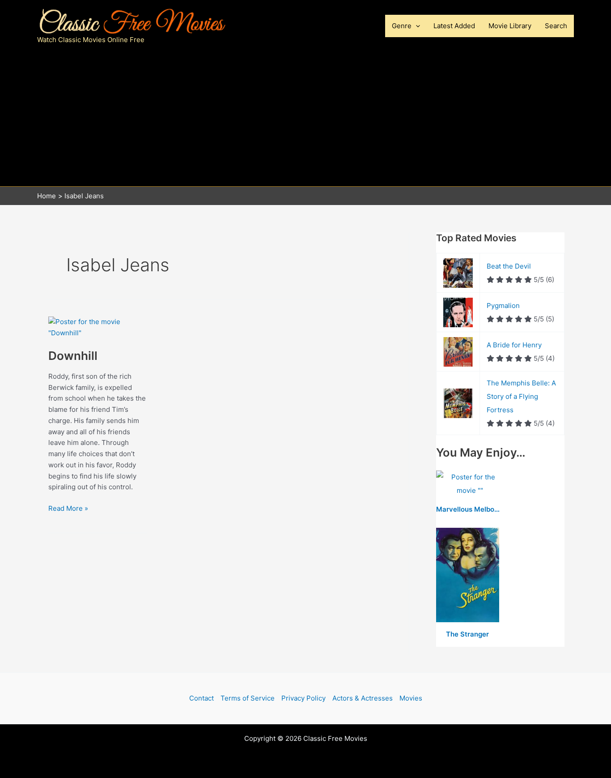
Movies (410, 698)
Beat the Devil (509, 266)
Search (556, 25)
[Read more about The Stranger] (467, 575)
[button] (416, 26)
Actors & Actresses (362, 698)
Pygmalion (503, 305)
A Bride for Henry (514, 345)
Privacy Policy (303, 698)
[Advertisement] (305, 119)
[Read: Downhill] (97, 327)
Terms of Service (248, 698)
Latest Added (454, 25)
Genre (402, 25)
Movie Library (509, 25)
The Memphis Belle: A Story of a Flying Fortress (521, 396)
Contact (201, 698)
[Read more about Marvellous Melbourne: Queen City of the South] (469, 484)
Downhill (73, 356)
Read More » (68, 508)
